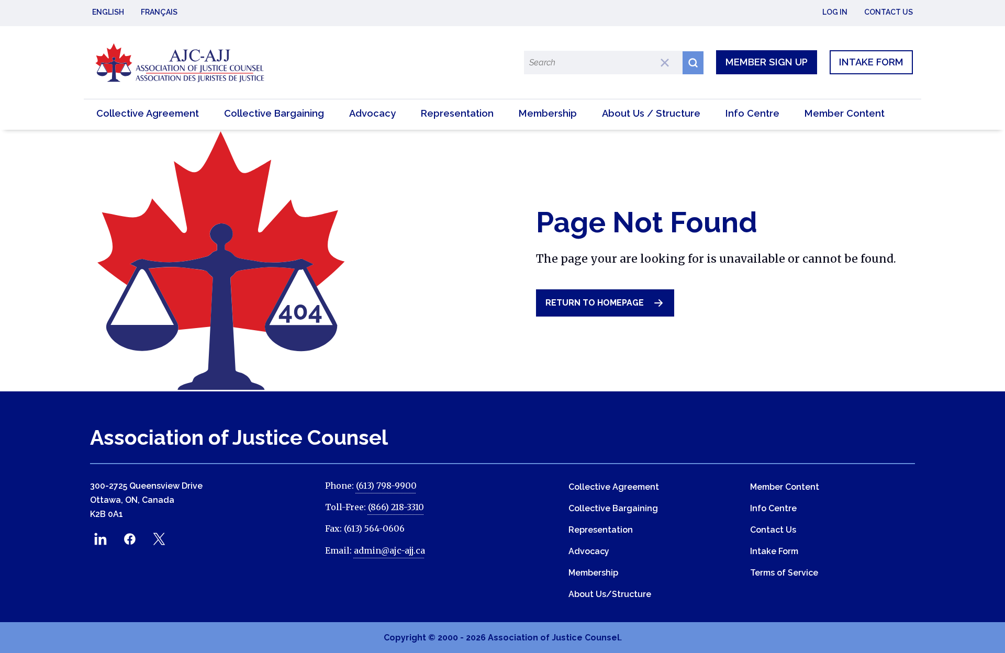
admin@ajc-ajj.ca (389, 550)
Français (159, 12)
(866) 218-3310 (396, 507)
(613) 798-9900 (386, 485)
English (108, 12)
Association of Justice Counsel (239, 437)
